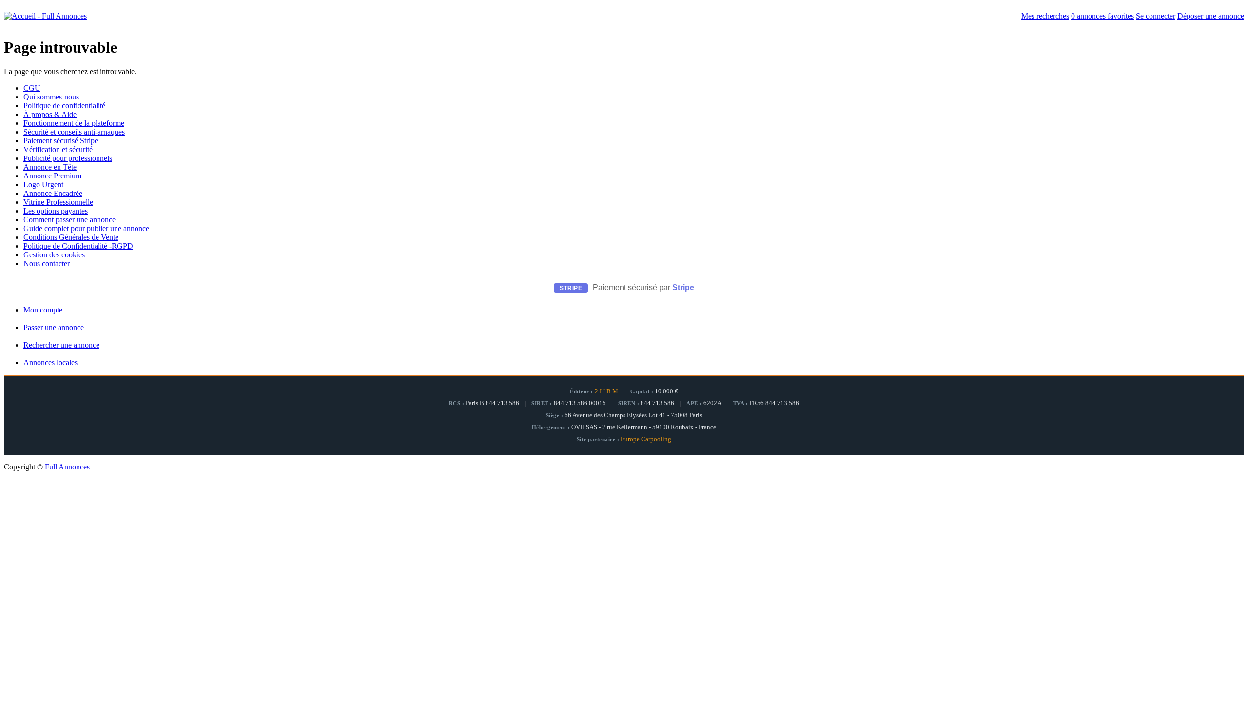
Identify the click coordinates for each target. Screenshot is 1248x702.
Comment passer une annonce (69, 219)
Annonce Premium (52, 176)
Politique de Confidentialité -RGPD (78, 246)
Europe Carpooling (646, 439)
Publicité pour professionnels (67, 158)
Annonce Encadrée (52, 193)
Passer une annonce (53, 327)
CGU (31, 88)
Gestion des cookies (54, 255)
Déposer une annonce (1210, 16)
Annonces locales (50, 362)
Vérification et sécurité (58, 149)
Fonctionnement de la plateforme (73, 123)
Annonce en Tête (50, 167)
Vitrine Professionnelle (58, 202)
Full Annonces (67, 467)
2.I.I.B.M (606, 391)
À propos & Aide (50, 114)
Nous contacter (46, 263)
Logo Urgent (43, 184)
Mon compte (42, 310)
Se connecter (1155, 16)
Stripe (683, 287)
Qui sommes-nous (51, 97)
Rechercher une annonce (61, 345)
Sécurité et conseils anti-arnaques (74, 132)
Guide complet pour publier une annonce (86, 228)
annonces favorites (1102, 16)
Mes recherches (1045, 16)
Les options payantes (55, 211)
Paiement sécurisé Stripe (60, 140)
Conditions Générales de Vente (70, 237)
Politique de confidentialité (64, 105)
